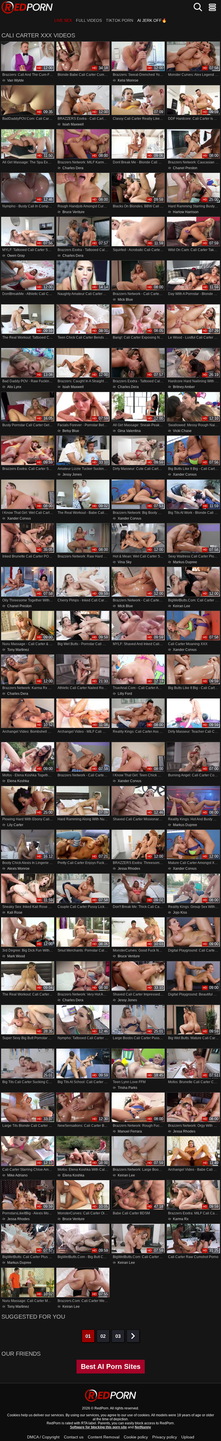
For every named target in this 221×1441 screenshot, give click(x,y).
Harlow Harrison (186, 212)
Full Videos (89, 20)
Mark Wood (16, 956)
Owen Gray (16, 255)
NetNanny (143, 1427)
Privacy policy (164, 1437)
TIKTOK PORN (119, 20)
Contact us (73, 1437)
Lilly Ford (125, 693)
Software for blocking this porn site (98, 1427)
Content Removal (103, 1437)
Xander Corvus (185, 474)
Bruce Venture (73, 212)
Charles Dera (72, 168)
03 (118, 1336)
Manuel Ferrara (130, 1131)
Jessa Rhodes (129, 868)
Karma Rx (180, 1219)
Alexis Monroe (18, 868)
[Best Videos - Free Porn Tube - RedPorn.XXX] (27, 7)
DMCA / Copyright (43, 1437)
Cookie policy (136, 1437)
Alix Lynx (14, 387)
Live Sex (63, 20)
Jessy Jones (72, 474)
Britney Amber (184, 387)
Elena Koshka (18, 781)
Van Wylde (15, 80)
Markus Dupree (185, 562)
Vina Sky (125, 562)
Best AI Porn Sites (110, 1366)
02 (103, 1336)
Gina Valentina (129, 431)
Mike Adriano (17, 1175)
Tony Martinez (18, 649)
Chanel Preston (185, 168)
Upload (187, 1437)
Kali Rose (14, 912)
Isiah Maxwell (73, 124)
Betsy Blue (70, 431)
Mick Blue (125, 299)
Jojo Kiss (180, 912)
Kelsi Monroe (128, 80)
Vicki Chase (182, 431)
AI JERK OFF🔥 (152, 20)
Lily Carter (15, 825)
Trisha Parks (127, 1087)
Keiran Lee (181, 606)
